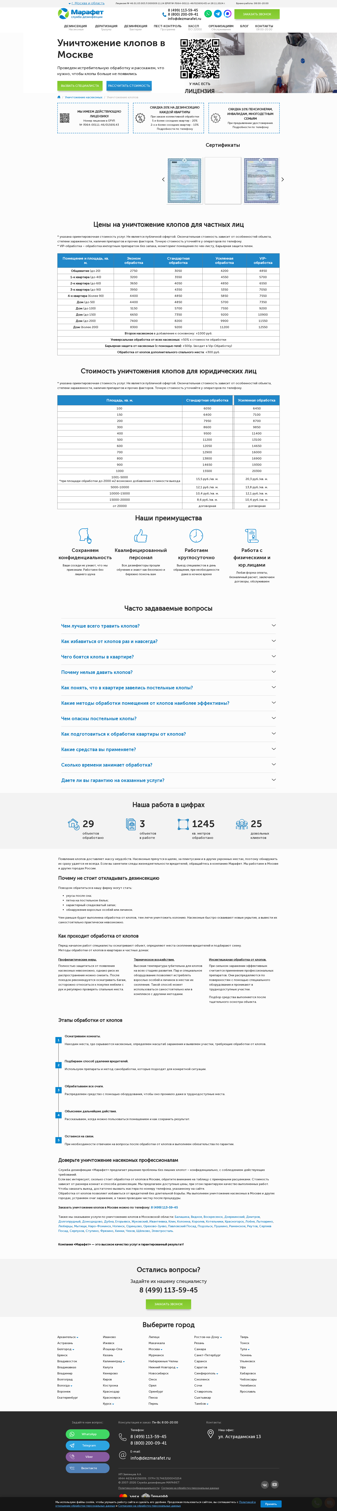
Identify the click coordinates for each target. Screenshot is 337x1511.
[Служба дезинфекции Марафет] (59, 97)
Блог (244, 26)
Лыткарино (264, 1221)
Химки (119, 1231)
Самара (200, 1349)
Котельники (214, 1221)
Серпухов (77, 1231)
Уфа (243, 1367)
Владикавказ (66, 1367)
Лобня (250, 1221)
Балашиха (182, 1217)
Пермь (153, 1403)
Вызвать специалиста (80, 86)
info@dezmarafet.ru (184, 19)
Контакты (264, 27)
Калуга (108, 1367)
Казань (108, 1355)
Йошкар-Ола (112, 1349)
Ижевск (108, 1343)
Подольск (205, 1226)
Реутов (252, 1226)
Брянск (62, 1355)
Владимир (64, 1373)
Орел (152, 1385)
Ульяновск (247, 1361)
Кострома (110, 1385)
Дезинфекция (135, 27)
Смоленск (201, 1379)
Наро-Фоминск (99, 1226)
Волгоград (65, 1379)
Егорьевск (122, 1221)
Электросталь (162, 1231)
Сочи (198, 1385)
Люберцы (65, 1226)
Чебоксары (248, 1379)
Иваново (109, 1337)
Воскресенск (213, 1217)
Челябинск (248, 1385)
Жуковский (140, 1221)
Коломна (183, 1221)
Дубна (109, 1221)
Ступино (92, 1231)
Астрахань (65, 1343)
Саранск (200, 1361)
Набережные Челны (163, 1361)
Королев (198, 1221)
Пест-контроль (168, 27)
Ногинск (119, 1226)
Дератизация (106, 27)
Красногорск (234, 1221)
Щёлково (143, 1231)
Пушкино (221, 1226)
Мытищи (80, 1226)
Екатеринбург (67, 1397)
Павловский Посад (182, 1226)
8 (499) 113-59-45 (183, 10)
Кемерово (110, 1373)
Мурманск (156, 1355)
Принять (271, 1504)
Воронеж (64, 1391)
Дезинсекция (76, 27)
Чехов (130, 1231)
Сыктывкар (202, 1397)
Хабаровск (248, 1373)
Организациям (221, 27)
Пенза (153, 1397)
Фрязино (106, 1231)
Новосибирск (158, 1373)
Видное (196, 1217)
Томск (244, 1343)
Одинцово (134, 1226)
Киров (107, 1379)
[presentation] (162, 179)
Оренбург (156, 1391)
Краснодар (111, 1391)
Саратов (200, 1367)
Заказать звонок (257, 14)
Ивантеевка (158, 1221)
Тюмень (246, 1355)
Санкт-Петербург (207, 1355)
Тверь (244, 1337)
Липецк (154, 1337)
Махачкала (157, 1343)
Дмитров (253, 1217)
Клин (172, 1221)
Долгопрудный (69, 1221)
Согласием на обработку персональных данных (149, 1505)
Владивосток (67, 1361)
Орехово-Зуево (155, 1226)
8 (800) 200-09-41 (183, 15)
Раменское (237, 1226)
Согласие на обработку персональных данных (190, 1488)
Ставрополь (203, 1391)
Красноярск (111, 1397)
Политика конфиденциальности (139, 1488)
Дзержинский (234, 1217)
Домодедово (92, 1221)
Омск (153, 1379)
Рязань (199, 1343)
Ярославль (248, 1391)
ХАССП (195, 27)
